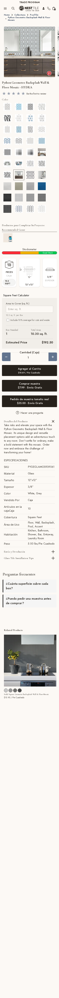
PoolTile (34, 14)
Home (7, 14)
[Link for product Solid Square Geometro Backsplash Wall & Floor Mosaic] (30, 661)
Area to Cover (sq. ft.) (17, 303)
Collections (20, 14)
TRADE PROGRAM (29, 2)
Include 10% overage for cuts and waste (29, 320)
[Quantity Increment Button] (53, 356)
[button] (29, 52)
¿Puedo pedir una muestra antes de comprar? (28, 601)
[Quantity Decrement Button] (6, 356)
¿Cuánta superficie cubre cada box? (27, 586)
